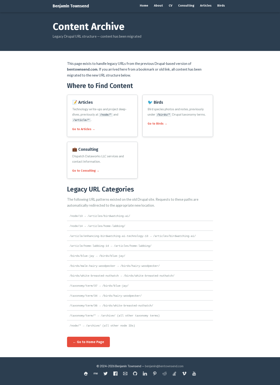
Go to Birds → (157, 123)
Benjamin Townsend (71, 6)
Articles (206, 5)
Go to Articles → (83, 129)
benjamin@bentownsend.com (164, 366)
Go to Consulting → (85, 170)
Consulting (186, 5)
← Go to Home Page (88, 342)
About (158, 5)
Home (144, 5)
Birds (221, 5)
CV (170, 5)
